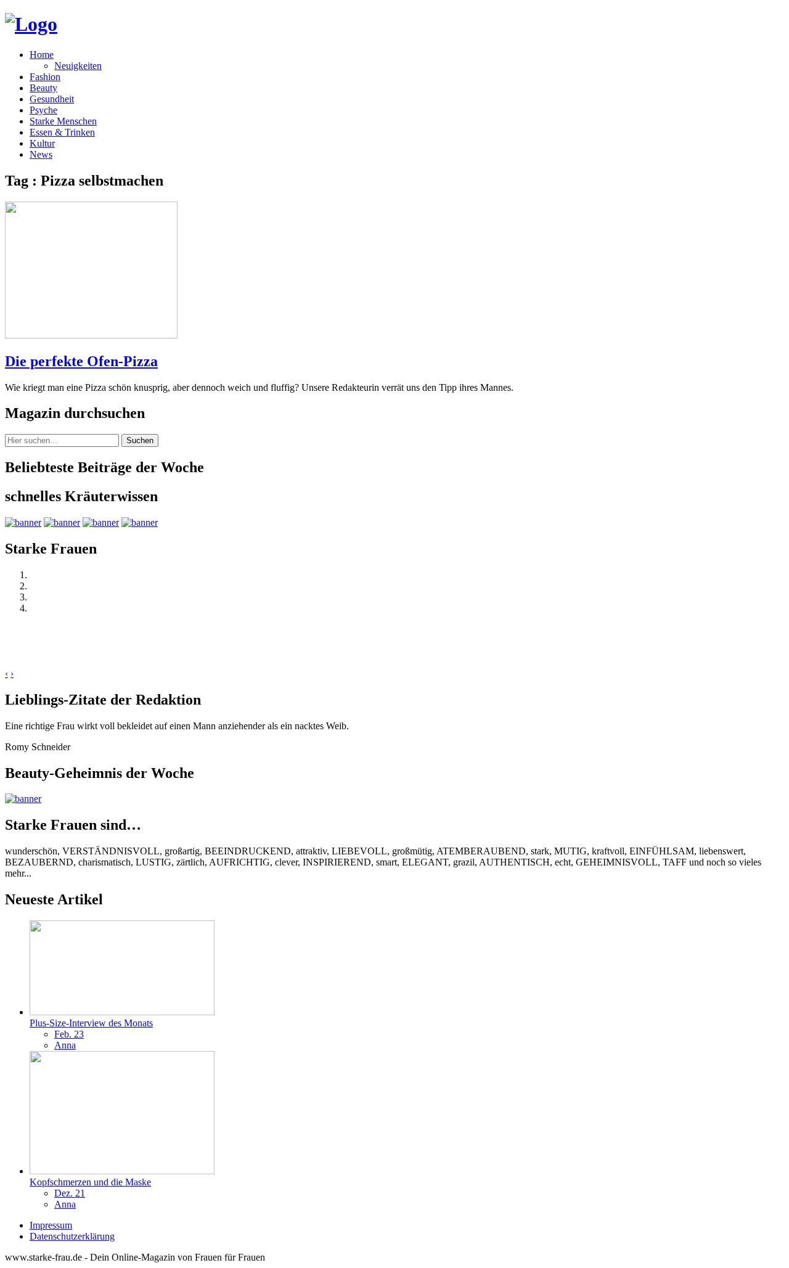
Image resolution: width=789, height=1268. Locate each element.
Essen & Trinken (62, 132)
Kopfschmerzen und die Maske (90, 1182)
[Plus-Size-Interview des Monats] (122, 1012)
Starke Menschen (63, 121)
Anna (65, 1045)
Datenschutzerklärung (72, 1236)
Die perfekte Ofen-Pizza (81, 361)
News (41, 154)
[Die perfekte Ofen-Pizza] (91, 335)
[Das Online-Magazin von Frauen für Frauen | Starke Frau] (31, 24)
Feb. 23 (69, 1034)
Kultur (42, 143)
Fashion (45, 77)
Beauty (43, 88)
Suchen (139, 440)
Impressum (51, 1225)
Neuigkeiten (78, 65)
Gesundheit (52, 99)
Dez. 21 (69, 1193)
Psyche (43, 110)
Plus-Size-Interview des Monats (91, 1023)
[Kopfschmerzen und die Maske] (122, 1171)
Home (42, 54)
